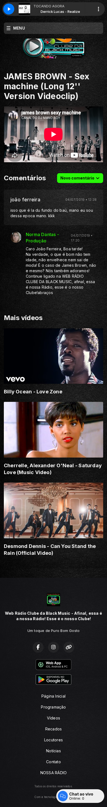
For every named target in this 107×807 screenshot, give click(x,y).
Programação (53, 707)
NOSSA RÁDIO (53, 772)
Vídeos (53, 718)
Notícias (53, 750)
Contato (53, 761)
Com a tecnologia (46, 797)
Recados (53, 729)
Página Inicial (53, 696)
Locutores (53, 740)
